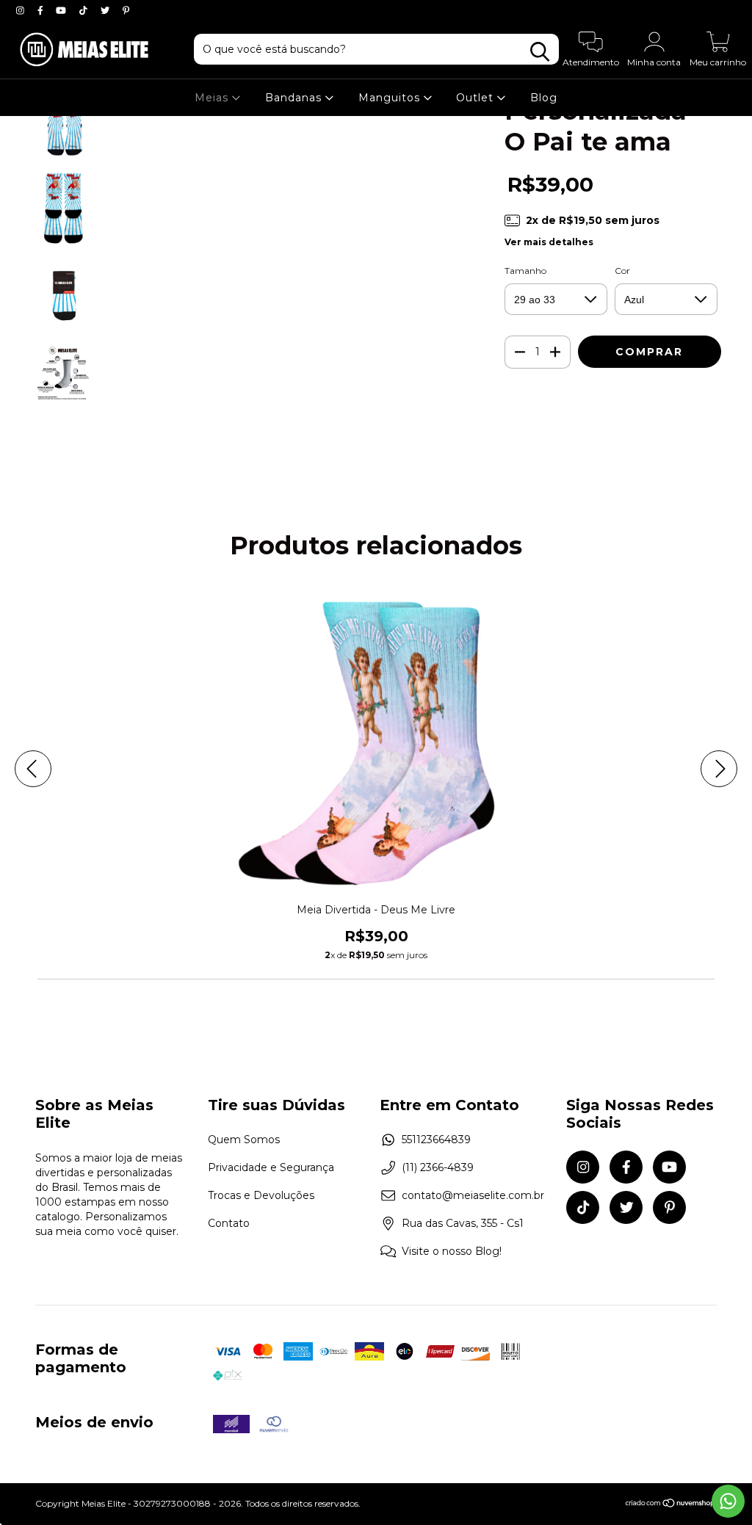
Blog (543, 97)
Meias (213, 97)
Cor (622, 270)
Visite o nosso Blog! (452, 1251)
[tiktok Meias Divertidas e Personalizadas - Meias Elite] (84, 10)
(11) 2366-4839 (438, 1167)
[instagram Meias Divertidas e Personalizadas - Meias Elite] (21, 10)
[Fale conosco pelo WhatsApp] (728, 1501)
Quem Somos (244, 1139)
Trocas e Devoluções (261, 1195)
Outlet (476, 97)
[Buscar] (540, 52)
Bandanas (295, 97)
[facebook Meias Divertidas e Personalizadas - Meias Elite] (41, 10)
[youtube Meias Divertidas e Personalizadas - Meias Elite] (62, 10)
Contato (229, 1223)
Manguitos (391, 97)
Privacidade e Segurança (271, 1167)
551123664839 (436, 1139)
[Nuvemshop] (671, 1504)
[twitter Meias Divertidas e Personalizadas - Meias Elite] (106, 10)
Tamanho (525, 270)
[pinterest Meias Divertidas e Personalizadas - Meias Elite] (126, 10)
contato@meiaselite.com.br (473, 1195)
